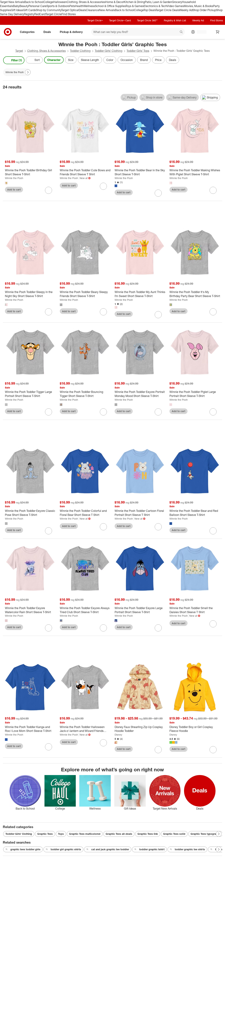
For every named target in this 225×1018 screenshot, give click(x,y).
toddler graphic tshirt (152, 849)
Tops (61, 833)
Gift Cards (29, 10)
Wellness (89, 6)
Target (19, 51)
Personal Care (37, 6)
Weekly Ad (185, 10)
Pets (72, 6)
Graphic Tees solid (174, 833)
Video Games (175, 6)
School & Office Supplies (110, 6)
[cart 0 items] (217, 32)
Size (70, 60)
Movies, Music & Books (198, 6)
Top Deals (150, 10)
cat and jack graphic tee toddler (110, 849)
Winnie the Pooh (14, 178)
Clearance (92, 10)
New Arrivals (107, 10)
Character (53, 60)
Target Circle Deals (167, 10)
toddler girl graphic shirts (66, 849)
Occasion (127, 60)
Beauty (24, 6)
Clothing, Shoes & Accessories (86, 2)
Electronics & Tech (155, 6)
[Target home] (8, 32)
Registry (29, 14)
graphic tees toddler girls (25, 849)
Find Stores (69, 14)
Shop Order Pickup (204, 10)
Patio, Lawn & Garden (158, 2)
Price (158, 60)
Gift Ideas (17, 10)
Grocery (177, 2)
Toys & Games (135, 6)
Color (109, 60)
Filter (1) (16, 60)
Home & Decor (114, 2)
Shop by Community (48, 10)
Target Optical (70, 10)
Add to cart (14, 189)
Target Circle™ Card (120, 20)
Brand (144, 60)
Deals (82, 10)
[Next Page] (218, 60)
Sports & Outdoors (57, 6)
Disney (118, 734)
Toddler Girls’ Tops (138, 51)
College (48, 2)
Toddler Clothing (80, 51)
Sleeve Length (90, 60)
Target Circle (54, 14)
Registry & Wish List (175, 20)
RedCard (40, 14)
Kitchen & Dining (134, 2)
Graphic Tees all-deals (119, 833)
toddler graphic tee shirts (190, 849)
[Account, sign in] (200, 32)
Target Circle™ (95, 20)
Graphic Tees (45, 833)
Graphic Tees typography (205, 833)
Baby (16, 6)
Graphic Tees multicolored (84, 833)
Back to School (33, 2)
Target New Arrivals (12, 2)
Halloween (60, 2)
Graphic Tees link (147, 833)
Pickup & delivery (71, 32)
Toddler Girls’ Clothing (108, 51)
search (181, 32)
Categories (27, 32)
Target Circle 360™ (147, 20)
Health (79, 6)
